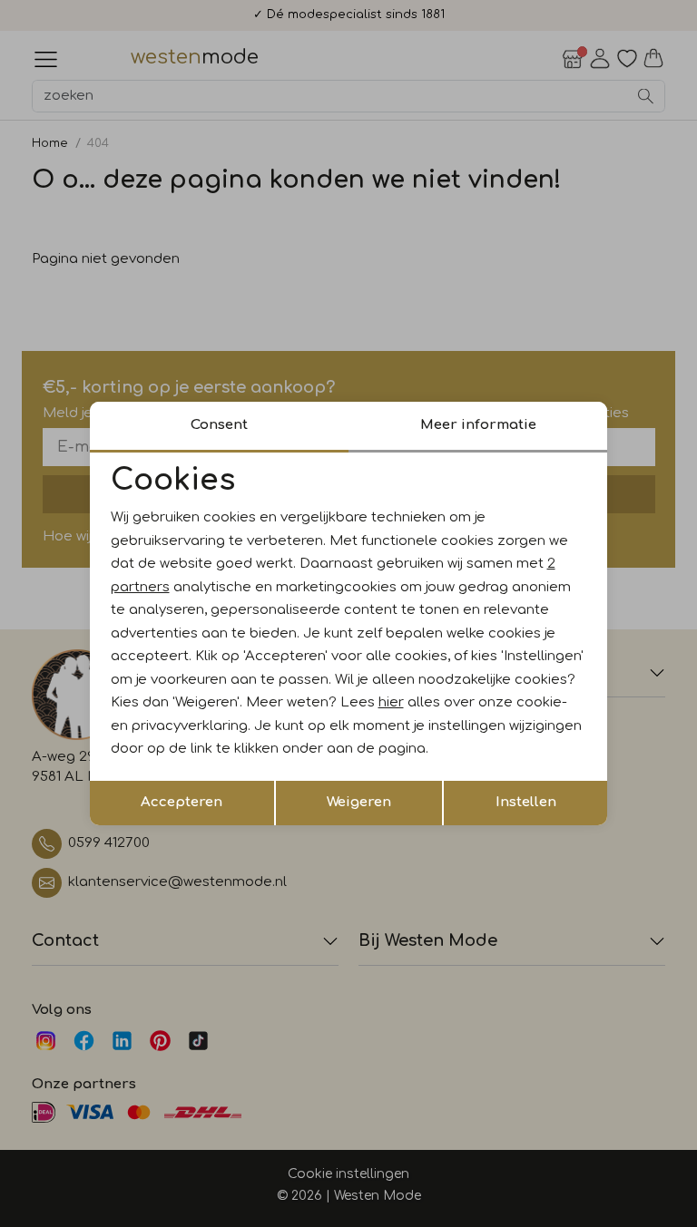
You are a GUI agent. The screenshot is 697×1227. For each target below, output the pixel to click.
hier (391, 702)
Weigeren (359, 802)
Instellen (526, 802)
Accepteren (181, 802)
